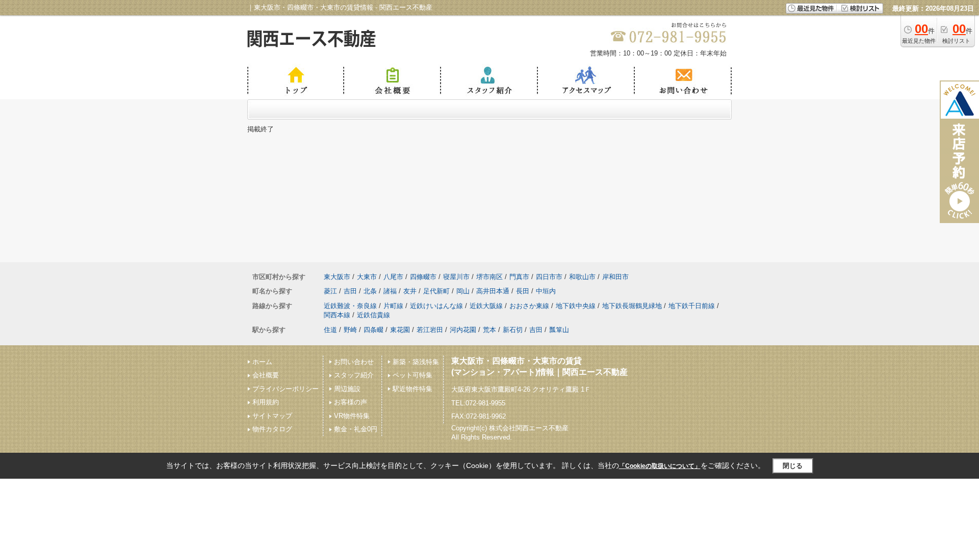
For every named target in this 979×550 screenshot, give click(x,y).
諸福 (390, 291)
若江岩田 (430, 330)
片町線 (393, 306)
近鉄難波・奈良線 (350, 306)
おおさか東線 (529, 306)
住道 (330, 330)
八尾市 (393, 277)
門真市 (519, 277)
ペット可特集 (412, 375)
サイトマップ (272, 416)
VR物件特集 (352, 416)
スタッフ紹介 (354, 375)
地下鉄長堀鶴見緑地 (632, 306)
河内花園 (463, 330)
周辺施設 (347, 389)
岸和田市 (615, 277)
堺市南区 (489, 277)
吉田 (350, 291)
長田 (522, 291)
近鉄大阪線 (486, 306)
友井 (410, 291)
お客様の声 (350, 402)
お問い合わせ (354, 362)
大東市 (367, 277)
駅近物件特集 (412, 389)
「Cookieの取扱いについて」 (660, 466)
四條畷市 (423, 277)
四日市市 (549, 277)
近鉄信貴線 (373, 315)
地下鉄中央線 (576, 306)
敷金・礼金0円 (355, 429)
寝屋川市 (456, 277)
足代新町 (436, 291)
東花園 (400, 330)
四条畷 (373, 330)
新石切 (513, 330)
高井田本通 (492, 291)
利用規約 (265, 402)
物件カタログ (272, 429)
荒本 (489, 330)
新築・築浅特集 (416, 362)
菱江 (330, 291)
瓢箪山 (559, 330)
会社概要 (265, 375)
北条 (370, 291)
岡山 (463, 291)
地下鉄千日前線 (691, 306)
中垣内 (546, 291)
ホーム (262, 362)
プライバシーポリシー (285, 389)
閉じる (793, 466)
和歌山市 (582, 277)
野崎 (350, 330)
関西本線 (337, 315)
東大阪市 (337, 277)
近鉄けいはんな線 (436, 306)
